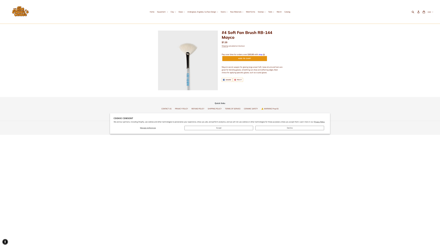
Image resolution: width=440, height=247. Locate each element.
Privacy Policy (319, 121)
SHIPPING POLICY (215, 108)
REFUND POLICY (197, 108)
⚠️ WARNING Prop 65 (270, 108)
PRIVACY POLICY (181, 108)
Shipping (225, 46)
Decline (290, 128)
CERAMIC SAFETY (251, 108)
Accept (218, 128)
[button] (5, 242)
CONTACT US (166, 108)
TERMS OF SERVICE (233, 108)
